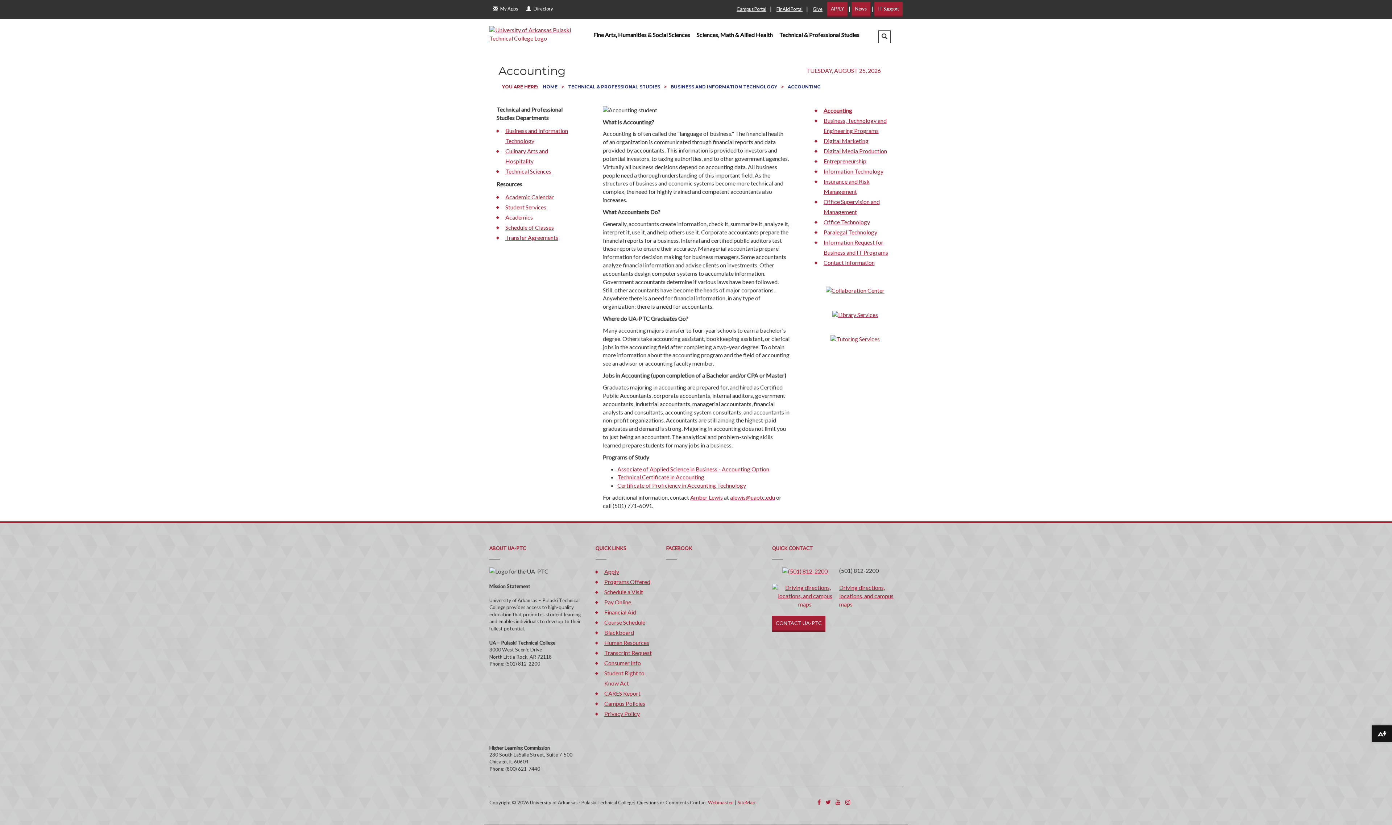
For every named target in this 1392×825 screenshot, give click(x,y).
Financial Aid (620, 612)
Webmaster (720, 802)
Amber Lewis (706, 497)
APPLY (837, 9)
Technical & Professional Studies (819, 34)
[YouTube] (838, 802)
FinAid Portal (789, 9)
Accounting (838, 110)
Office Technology (847, 221)
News (861, 9)
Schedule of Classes (529, 227)
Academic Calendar (529, 196)
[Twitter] (828, 802)
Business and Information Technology (724, 86)
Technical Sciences (528, 171)
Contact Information (849, 262)
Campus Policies (624, 703)
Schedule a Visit (623, 591)
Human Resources (626, 642)
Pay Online (617, 602)
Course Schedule (624, 622)
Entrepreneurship (845, 161)
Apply (611, 571)
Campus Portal (751, 9)
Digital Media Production (855, 150)
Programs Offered (627, 581)
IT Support (888, 9)
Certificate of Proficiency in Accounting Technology (681, 485)
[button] (884, 36)
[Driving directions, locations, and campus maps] (805, 595)
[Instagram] (847, 802)
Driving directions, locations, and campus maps (866, 596)
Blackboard (619, 632)
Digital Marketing (846, 140)
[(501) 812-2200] (805, 570)
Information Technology (853, 171)
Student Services (525, 207)
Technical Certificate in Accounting (660, 477)
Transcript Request (628, 652)
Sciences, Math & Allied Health (735, 34)
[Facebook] (819, 802)
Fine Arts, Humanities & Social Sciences (641, 34)
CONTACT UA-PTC (799, 623)
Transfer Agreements (531, 237)
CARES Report (622, 693)
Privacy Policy (622, 713)
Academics (519, 217)
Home (551, 86)
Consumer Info (622, 662)
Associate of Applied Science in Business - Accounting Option (693, 469)
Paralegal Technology (850, 232)
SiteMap (746, 802)
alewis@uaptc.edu (752, 497)
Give (818, 9)
